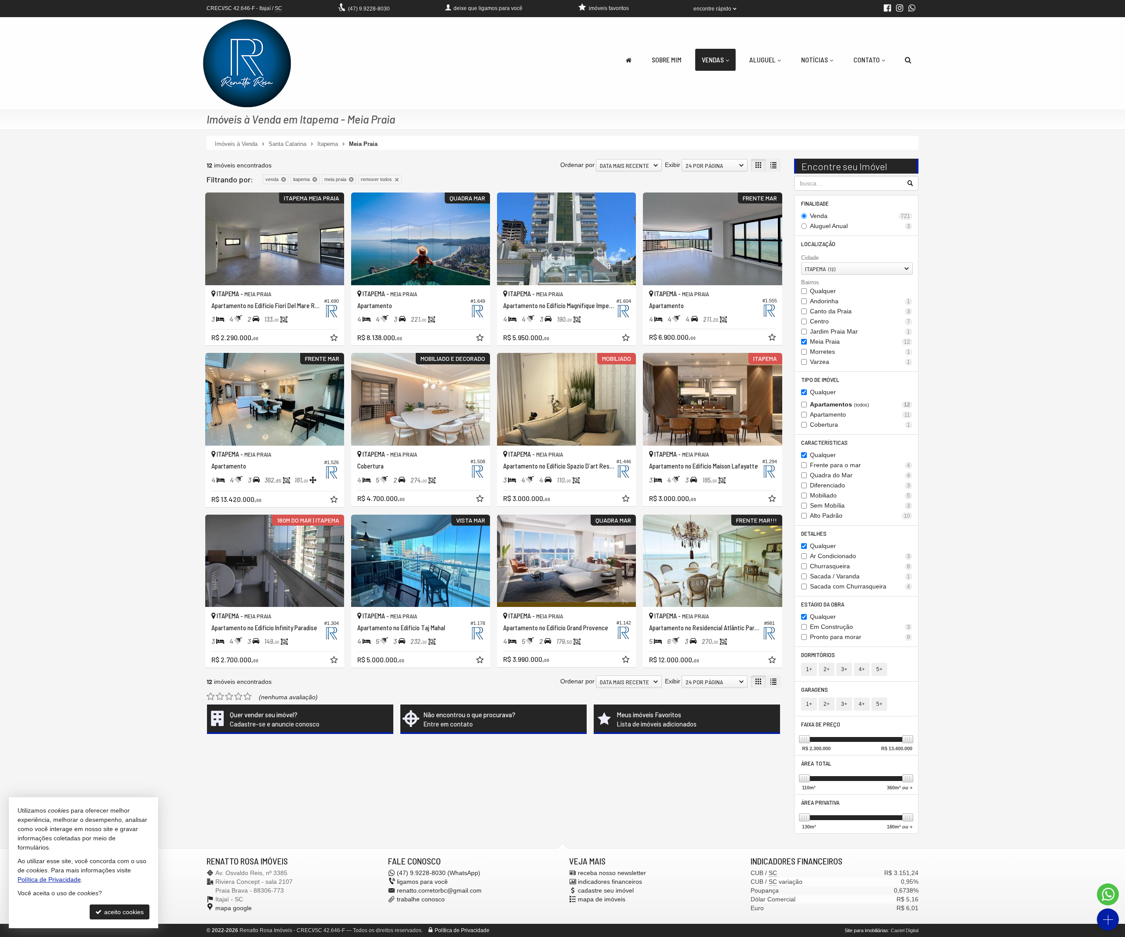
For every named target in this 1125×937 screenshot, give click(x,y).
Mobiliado (860, 495)
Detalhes (814, 533)
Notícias (814, 59)
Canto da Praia (860, 311)
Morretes (860, 351)
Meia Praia (860, 341)
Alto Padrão (860, 515)
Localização (818, 243)
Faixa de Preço (820, 724)
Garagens (814, 689)
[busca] (908, 60)
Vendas (713, 59)
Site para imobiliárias (866, 930)
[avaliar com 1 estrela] (211, 696)
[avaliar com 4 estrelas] (238, 696)
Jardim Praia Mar (860, 331)
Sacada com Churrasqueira (860, 586)
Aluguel (762, 59)
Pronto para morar (860, 636)
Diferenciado (860, 485)
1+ (809, 669)
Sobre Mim (667, 59)
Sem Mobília (860, 505)
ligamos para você (422, 881)
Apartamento (860, 414)
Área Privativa (820, 802)
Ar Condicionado (860, 555)
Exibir (672, 164)
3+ (844, 669)
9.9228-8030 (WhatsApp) (438, 872)
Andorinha (860, 301)
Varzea (860, 361)
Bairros (810, 282)
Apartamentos (860, 404)
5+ (879, 669)
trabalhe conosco (421, 899)
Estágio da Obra (822, 604)
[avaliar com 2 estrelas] (220, 696)
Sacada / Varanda (860, 576)
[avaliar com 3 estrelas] (229, 696)
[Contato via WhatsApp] (1108, 894)
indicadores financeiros (610, 881)
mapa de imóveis (601, 899)
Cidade (810, 257)
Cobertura (860, 424)
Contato (866, 59)
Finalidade (815, 203)
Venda (860, 215)
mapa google (233, 908)
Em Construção (860, 626)
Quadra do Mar (860, 475)
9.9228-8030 (369, 9)
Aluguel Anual (860, 225)
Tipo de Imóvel (820, 379)
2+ (827, 669)
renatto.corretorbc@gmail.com (439, 890)
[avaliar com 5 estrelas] (247, 696)
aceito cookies (123, 911)
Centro (860, 321)
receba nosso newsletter (612, 872)
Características (824, 442)
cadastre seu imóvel (606, 890)
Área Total (816, 763)
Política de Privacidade (462, 930)
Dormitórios (818, 654)
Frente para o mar (860, 464)
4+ (862, 669)
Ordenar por (577, 164)
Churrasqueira (860, 566)
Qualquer (823, 290)
